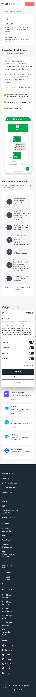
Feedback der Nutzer (7, 566)
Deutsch (19, 690)
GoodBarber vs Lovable (7, 624)
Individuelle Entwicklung (6, 578)
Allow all (18, 371)
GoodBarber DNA (8, 488)
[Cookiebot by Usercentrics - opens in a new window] (26, 313)
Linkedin (8, 664)
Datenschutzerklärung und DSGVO (10, 511)
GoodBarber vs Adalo (7, 596)
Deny (18, 382)
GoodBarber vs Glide (7, 617)
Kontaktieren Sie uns (9, 517)
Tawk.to (16, 201)
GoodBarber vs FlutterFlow (7, 610)
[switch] (31, 347)
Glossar (5, 584)
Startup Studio (7, 492)
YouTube (8, 659)
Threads (8, 668)
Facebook (9, 645)
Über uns (5, 479)
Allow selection (18, 377)
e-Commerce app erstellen (7, 530)
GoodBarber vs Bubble (7, 603)
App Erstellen (7, 535)
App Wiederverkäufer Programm (8, 553)
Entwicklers (6, 572)
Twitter (7, 655)
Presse (4, 501)
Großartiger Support (9, 483)
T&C (3, 506)
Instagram (9, 650)
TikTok (7, 673)
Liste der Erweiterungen (7, 546)
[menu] (2, 4)
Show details (27, 365)
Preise (4, 561)
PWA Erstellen (7, 540)
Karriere (5, 497)
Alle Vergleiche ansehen (6, 632)
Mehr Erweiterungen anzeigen (13, 11)
